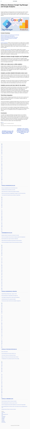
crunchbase (3, 412)
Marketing (4, 125)
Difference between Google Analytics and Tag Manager (10, 34)
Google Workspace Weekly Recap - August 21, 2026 (9, 293)
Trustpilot (3, 420)
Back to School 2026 (5, 351)
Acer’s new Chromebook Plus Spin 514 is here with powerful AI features (12, 242)
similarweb (3, 421)
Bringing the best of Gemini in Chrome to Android (9, 409)
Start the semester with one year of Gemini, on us (9, 353)
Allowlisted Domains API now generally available (9, 299)
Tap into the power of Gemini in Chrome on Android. (9, 401)
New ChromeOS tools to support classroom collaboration (10, 238)
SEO (3, 124)
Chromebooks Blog (7, 232)
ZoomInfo (3, 419)
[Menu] (1, 1)
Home (1, 125)
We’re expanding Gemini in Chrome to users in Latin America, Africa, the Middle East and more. (14, 407)
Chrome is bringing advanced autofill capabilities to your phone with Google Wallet (13, 404)
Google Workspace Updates (9, 291)
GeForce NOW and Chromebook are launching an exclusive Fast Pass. (12, 240)
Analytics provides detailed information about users (9, 37)
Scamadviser (3, 416)
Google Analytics (7, 49)
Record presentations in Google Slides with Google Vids (10, 295)
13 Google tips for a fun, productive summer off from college (10, 358)
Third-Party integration (4, 39)
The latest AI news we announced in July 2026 (8, 189)
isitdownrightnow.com (5, 414)
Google (1, 124)
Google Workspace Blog (8, 185)
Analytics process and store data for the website (9, 38)
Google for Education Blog (9, 349)
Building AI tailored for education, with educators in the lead (10, 235)
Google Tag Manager (4, 42)
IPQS (2, 413)
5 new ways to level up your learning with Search (9, 355)
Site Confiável (4, 422)
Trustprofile (3, 417)
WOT (2, 415)
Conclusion (2, 40)
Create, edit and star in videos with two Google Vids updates (10, 191)
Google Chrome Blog (7, 398)
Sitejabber (3, 418)
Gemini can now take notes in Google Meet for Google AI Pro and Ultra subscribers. (14, 193)
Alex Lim (2, 122)
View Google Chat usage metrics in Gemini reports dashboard (10, 297)
